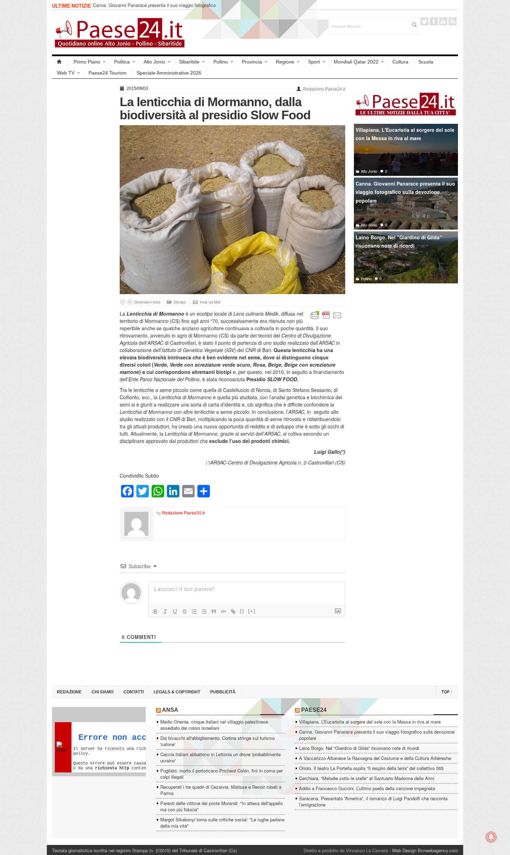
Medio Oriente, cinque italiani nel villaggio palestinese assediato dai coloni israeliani (214, 724)
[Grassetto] (155, 611)
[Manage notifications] (491, 837)
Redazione (69, 692)
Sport (314, 62)
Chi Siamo (102, 692)
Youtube (443, 21)
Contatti (134, 692)
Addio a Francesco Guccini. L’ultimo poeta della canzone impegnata (367, 788)
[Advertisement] (82, 188)
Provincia (252, 62)
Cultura (400, 62)
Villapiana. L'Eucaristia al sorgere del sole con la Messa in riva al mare (405, 134)
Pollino (220, 62)
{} (242, 611)
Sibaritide (189, 62)
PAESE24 (313, 710)
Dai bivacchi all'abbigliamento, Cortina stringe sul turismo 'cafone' (217, 741)
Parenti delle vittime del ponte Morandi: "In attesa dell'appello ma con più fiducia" (221, 806)
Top (447, 692)
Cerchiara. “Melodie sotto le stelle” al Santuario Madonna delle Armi (366, 778)
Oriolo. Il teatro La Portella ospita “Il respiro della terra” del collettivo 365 (371, 768)
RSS (453, 21)
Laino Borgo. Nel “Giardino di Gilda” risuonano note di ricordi (153, 5)
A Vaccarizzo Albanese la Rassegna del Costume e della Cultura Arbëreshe (375, 758)
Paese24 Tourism (107, 73)
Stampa (179, 302)
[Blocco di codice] (223, 611)
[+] (252, 611)
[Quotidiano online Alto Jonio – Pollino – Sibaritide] (60, 61)
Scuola (425, 62)
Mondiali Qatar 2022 (356, 62)
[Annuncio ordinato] (194, 611)
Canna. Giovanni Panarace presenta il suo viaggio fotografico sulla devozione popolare (405, 192)
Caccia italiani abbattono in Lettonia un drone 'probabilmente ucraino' (220, 757)
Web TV (66, 73)
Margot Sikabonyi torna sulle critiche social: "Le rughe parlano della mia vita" (222, 822)
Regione (285, 62)
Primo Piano (87, 62)
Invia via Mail (210, 302)
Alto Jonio (154, 62)
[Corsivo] (165, 611)
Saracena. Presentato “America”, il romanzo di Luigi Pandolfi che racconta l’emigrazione (373, 801)
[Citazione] (214, 611)
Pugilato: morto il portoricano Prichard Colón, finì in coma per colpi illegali (221, 773)
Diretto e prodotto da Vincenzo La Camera (346, 850)
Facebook (434, 21)
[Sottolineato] (175, 611)
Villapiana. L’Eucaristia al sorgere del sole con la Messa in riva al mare (370, 721)
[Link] (233, 611)
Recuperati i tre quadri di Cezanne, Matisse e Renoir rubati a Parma (220, 790)
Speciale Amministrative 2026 (169, 73)
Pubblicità (223, 692)
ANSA (170, 710)
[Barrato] (184, 611)
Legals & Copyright (177, 692)
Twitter (424, 21)
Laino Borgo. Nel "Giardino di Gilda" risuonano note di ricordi (399, 241)
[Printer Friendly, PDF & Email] (326, 314)
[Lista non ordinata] (204, 611)
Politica (122, 62)
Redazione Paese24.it (324, 89)
